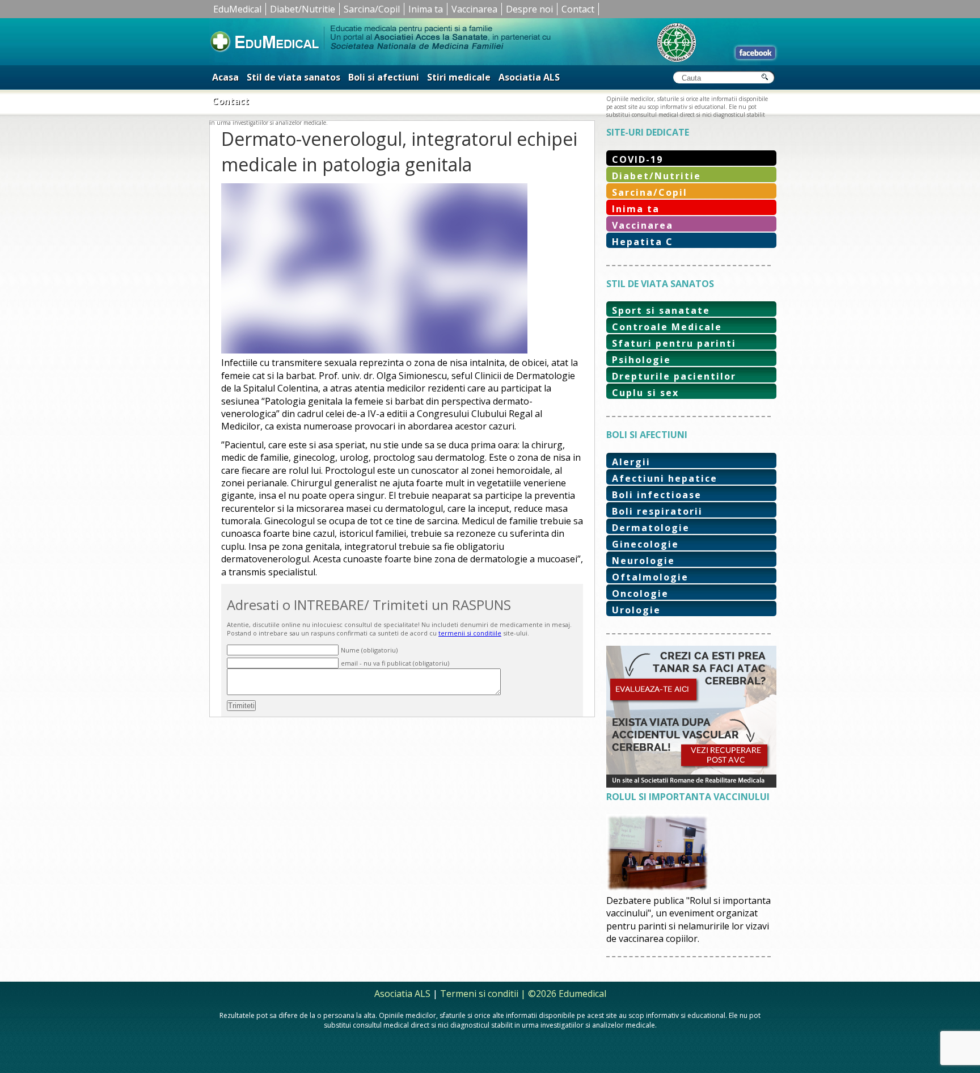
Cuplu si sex (645, 392)
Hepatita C (642, 241)
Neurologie (643, 560)
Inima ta (425, 9)
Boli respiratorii (657, 511)
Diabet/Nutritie (302, 9)
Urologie (636, 610)
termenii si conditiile (469, 633)
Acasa (225, 77)
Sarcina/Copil (372, 9)
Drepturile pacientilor (674, 376)
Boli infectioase (657, 495)
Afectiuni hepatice (664, 478)
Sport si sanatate (661, 310)
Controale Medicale (667, 327)
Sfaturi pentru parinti (674, 343)
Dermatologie (651, 527)
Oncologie (640, 593)
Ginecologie (645, 544)
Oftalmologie (650, 577)
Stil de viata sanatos (293, 77)
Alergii (631, 462)
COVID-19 (637, 159)
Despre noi (529, 9)
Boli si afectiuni (383, 77)
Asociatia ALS (529, 77)
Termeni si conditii (479, 993)
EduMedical (237, 9)
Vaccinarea (474, 9)
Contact (577, 9)
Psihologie (641, 360)
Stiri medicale (459, 77)
